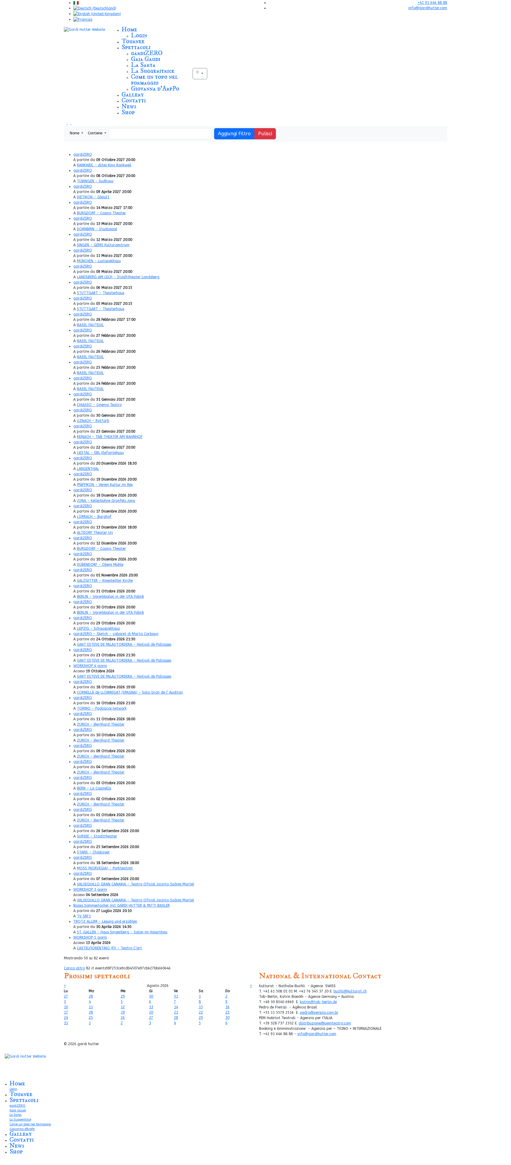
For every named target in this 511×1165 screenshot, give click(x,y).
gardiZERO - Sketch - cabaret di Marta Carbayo (115, 634)
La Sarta (143, 65)
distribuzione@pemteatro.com (325, 1023)
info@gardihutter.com (427, 8)
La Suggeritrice (152, 71)
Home (129, 29)
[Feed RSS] (70, 123)
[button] (200, 73)
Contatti (134, 100)
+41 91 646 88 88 (432, 3)
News (129, 106)
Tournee (133, 41)
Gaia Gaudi (145, 59)
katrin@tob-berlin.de (318, 1002)
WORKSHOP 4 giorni (90, 666)
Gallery (133, 95)
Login (139, 35)
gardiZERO (147, 53)
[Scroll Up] (1, 1162)
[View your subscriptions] (66, 123)
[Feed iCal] (73, 123)
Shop (128, 112)
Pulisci (265, 133)
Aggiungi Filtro (234, 133)
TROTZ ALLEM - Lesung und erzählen (105, 921)
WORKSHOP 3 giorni (90, 889)
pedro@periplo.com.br (319, 1013)
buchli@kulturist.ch (350, 991)
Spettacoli (136, 47)
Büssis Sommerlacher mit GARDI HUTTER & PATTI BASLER (121, 905)
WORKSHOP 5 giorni (90, 937)
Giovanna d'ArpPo (155, 89)
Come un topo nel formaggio (154, 80)
